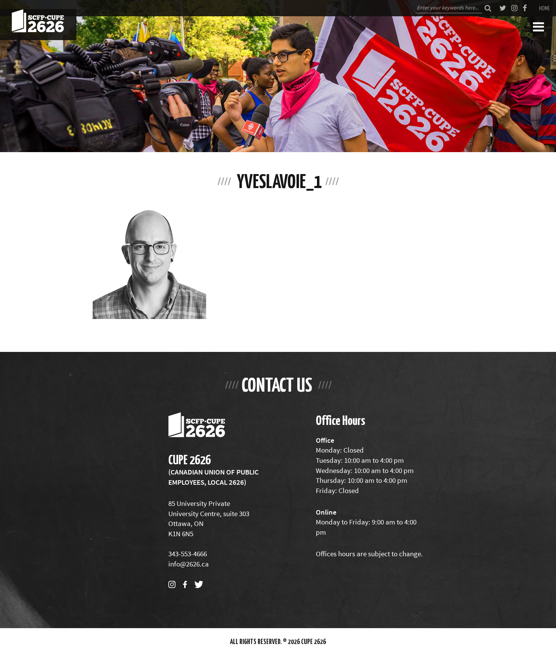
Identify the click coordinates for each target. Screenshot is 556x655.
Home (544, 8)
